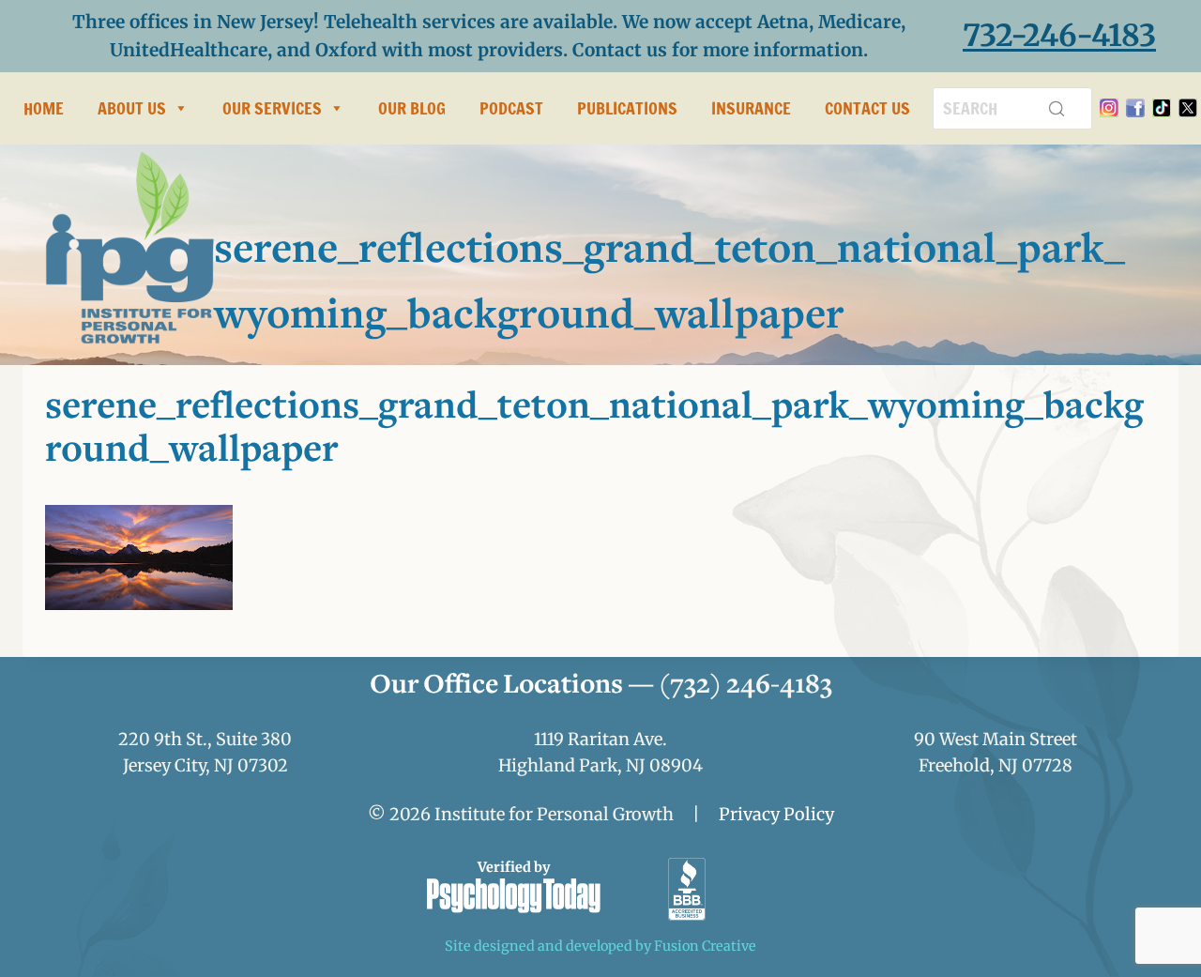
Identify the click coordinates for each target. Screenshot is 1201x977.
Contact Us (867, 108)
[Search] (1056, 108)
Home (43, 108)
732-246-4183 (1059, 35)
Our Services (272, 108)
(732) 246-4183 (745, 686)
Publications (627, 108)
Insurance (751, 108)
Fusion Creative (705, 946)
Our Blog (412, 108)
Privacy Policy (776, 814)
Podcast (511, 108)
